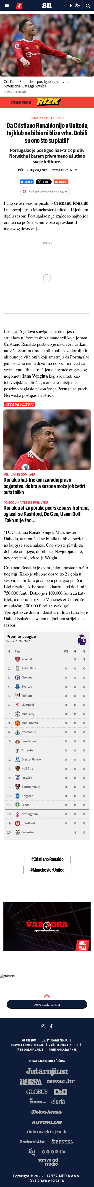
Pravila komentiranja (27, 1045)
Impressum (28, 1040)
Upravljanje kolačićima (47, 1061)
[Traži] (88, 6)
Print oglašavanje (63, 1049)
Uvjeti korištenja (55, 1040)
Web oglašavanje (30, 1049)
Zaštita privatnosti (63, 1045)
